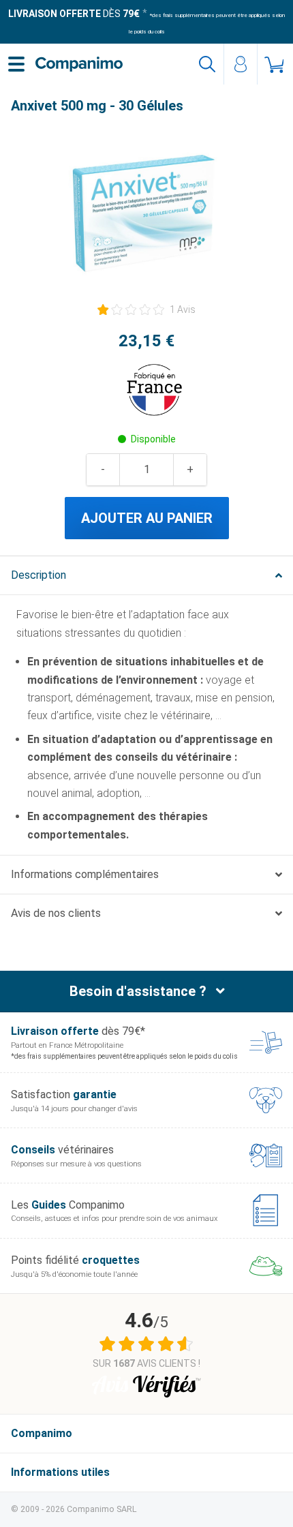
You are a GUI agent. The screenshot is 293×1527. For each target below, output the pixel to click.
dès (74, 13)
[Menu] (16, 64)
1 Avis (183, 309)
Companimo (41, 1433)
